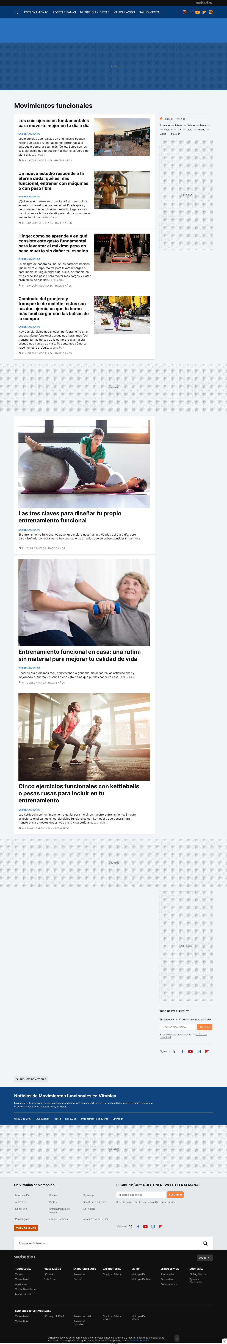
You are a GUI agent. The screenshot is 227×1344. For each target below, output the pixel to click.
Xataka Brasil (22, 1321)
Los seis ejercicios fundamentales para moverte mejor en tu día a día (54, 123)
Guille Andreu (36, 548)
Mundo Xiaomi (23, 1294)
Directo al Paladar (112, 1274)
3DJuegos (50, 1274)
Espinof (77, 1279)
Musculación (42, 1118)
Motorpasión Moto (142, 1279)
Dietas (53, 1201)
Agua (163, 133)
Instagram (184, 12)
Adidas (191, 125)
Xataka (19, 1274)
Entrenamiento (29, 133)
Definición (117, 1118)
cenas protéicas (58, 1218)
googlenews (211, 12)
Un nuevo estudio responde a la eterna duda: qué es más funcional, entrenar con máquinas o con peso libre (53, 181)
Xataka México (23, 1316)
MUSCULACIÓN (124, 12)
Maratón (175, 133)
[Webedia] (204, 3)
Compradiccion (169, 1284)
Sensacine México (83, 1316)
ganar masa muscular (95, 1218)
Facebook (191, 12)
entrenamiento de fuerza (94, 1118)
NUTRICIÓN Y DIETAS (94, 12)
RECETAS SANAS (64, 12)
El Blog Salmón (198, 1274)
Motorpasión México (139, 1317)
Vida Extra (50, 1279)
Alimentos (20, 1201)
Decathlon (205, 125)
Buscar (205, 1243)
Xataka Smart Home (26, 1289)
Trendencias (167, 1274)
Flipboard (204, 12)
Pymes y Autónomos (196, 1280)
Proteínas (165, 125)
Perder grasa (22, 1218)
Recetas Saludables (94, 1201)
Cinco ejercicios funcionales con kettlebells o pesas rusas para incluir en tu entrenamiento (78, 793)
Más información (140, 1340)
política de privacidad (164, 1202)
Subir (202, 1257)
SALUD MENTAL (150, 12)
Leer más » (39, 154)
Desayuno (70, 1118)
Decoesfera (167, 1279)
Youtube (197, 12)
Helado (201, 129)
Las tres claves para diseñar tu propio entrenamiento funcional (69, 517)
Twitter (174, 1051)
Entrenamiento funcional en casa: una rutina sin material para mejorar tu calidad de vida (79, 655)
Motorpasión (139, 1274)
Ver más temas (26, 1228)
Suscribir (204, 1027)
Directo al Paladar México (112, 1317)
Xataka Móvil (22, 1279)
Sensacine (79, 1274)
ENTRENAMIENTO (36, 12)
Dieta (189, 129)
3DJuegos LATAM (54, 1316)
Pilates (178, 125)
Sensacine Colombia (79, 1322)
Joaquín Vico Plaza (40, 160)
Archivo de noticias (33, 1079)
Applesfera (21, 1284)
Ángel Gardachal (38, 828)
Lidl (179, 129)
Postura (168, 129)
